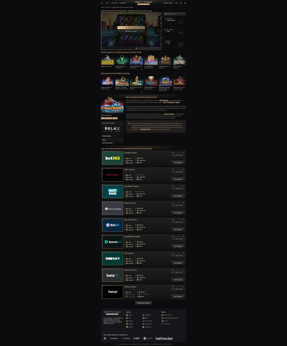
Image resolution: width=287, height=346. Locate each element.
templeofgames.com (135, 344)
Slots (107, 3)
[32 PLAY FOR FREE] (165, 60)
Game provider (168, 18)
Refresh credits (146, 48)
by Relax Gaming (147, 11)
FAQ (176, 3)
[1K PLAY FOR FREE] (107, 60)
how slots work (145, 129)
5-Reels (177, 102)
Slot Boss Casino (131, 186)
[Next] (184, 53)
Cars (164, 102)
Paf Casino (129, 253)
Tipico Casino (130, 287)
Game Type (168, 41)
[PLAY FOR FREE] (136, 60)
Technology (170, 102)
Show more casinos (143, 303)
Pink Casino (129, 169)
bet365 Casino (130, 153)
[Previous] (182, 53)
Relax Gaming (164, 100)
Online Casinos (168, 3)
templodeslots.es (146, 344)
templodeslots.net (167, 344)
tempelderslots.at (124, 344)
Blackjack (123, 3)
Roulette (114, 3)
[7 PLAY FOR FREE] (122, 60)
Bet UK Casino (130, 220)
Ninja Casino (130, 203)
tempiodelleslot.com (156, 344)
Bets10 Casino (130, 270)
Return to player (169, 29)
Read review (156, 48)
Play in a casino (171, 14)
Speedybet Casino (132, 236)
